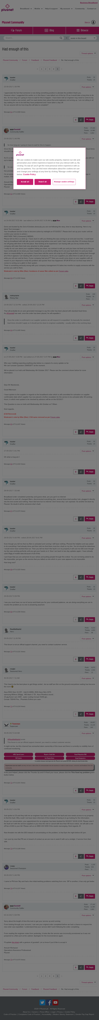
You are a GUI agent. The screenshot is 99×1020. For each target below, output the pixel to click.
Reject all (43, 182)
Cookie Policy (29, 175)
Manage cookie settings (64, 182)
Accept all (25, 182)
